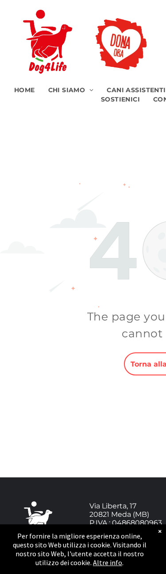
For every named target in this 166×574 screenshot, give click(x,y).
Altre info (107, 562)
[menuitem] (25, 90)
